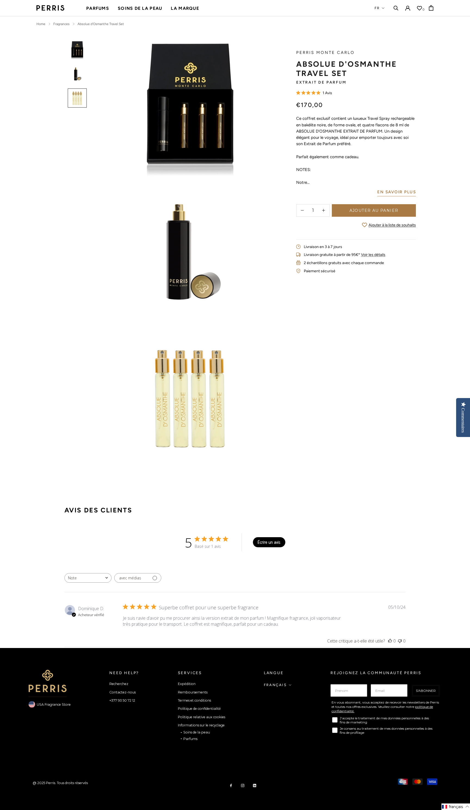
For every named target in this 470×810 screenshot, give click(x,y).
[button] (455, 806)
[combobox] (88, 578)
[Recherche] (396, 7)
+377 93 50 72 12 (122, 700)
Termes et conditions (194, 700)
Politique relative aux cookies (201, 717)
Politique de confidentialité (199, 709)
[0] (419, 8)
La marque (185, 8)
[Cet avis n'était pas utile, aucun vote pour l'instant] (400, 641)
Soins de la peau (140, 8)
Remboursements (193, 692)
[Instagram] (242, 785)
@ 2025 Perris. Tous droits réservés (60, 783)
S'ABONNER (426, 691)
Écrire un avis (269, 542)
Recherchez (118, 684)
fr (377, 8)
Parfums (97, 8)
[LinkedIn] (254, 785)
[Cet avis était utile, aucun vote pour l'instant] (390, 641)
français (275, 685)
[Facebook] (231, 785)
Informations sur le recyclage (201, 725)
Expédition (187, 684)
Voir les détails (373, 254)
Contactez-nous (122, 692)
